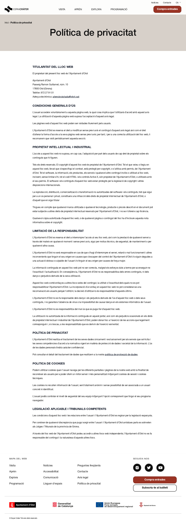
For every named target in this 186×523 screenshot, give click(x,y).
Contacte (167, 2)
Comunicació (50, 477)
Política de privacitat (89, 483)
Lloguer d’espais (52, 483)
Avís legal (82, 477)
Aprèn (78, 9)
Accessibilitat (51, 471)
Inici (7, 22)
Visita (62, 9)
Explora (96, 9)
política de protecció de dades (121, 355)
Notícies (154, 2)
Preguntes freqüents (89, 465)
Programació (119, 9)
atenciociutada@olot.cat (66, 97)
